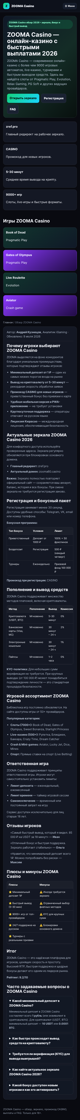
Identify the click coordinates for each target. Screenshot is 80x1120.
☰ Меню (70, 6)
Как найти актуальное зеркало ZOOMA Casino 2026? (34, 1072)
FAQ (13, 109)
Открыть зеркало (23, 98)
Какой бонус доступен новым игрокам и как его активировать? (34, 1087)
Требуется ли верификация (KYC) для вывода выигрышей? (39, 1056)
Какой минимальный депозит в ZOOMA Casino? (34, 1003)
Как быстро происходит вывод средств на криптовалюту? (34, 1041)
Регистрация (53, 98)
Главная (8, 322)
